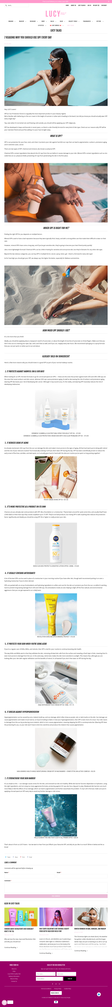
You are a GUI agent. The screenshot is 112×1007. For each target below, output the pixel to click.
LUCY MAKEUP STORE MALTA (53, 997)
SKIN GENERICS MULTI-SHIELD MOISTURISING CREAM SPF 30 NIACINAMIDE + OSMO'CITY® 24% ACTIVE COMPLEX (53, 771)
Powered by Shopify (65, 997)
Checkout (104, 5)
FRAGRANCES (87, 21)
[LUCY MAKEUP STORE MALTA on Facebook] (52, 984)
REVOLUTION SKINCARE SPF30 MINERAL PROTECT (53, 637)
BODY (43, 21)
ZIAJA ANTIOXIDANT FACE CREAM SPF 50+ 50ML (53, 705)
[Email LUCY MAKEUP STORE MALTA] (59, 984)
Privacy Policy (57, 988)
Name (6, 872)
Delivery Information (14, 976)
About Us (73, 5)
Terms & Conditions (46, 988)
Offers (99, 21)
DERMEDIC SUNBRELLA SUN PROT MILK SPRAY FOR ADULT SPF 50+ (53, 433)
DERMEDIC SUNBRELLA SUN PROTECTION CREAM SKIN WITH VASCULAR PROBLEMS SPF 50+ (53, 436)
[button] (99, 994)
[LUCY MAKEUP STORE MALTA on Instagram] (56, 984)
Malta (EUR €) (55, 993)
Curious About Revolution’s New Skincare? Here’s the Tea (19, 930)
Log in (89, 5)
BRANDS (11, 21)
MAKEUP (21, 21)
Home (67, 5)
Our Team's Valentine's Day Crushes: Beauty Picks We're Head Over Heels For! (54, 930)
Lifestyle (41, 25)
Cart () (96, 5)
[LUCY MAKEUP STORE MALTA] (56, 13)
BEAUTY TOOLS (73, 21)
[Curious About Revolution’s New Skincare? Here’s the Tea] (21, 917)
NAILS (53, 21)
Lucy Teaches (81, 5)
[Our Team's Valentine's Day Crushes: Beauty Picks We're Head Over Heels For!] (56, 917)
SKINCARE (33, 21)
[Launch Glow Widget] (4, 1002)
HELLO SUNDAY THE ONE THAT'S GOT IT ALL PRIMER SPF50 (53, 838)
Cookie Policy (67, 988)
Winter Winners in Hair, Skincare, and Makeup (90, 929)
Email (59, 872)
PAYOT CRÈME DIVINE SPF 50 (53, 500)
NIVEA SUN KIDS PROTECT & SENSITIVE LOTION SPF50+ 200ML (53, 566)
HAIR (61, 21)
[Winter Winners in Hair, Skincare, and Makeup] (91, 917)
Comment (7, 880)
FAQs (14, 971)
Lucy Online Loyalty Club (14, 974)
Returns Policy (14, 979)
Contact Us (14, 981)
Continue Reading (10, 947)
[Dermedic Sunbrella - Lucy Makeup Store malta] (56, 411)
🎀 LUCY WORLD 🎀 (56, 25)
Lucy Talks (70, 25)
